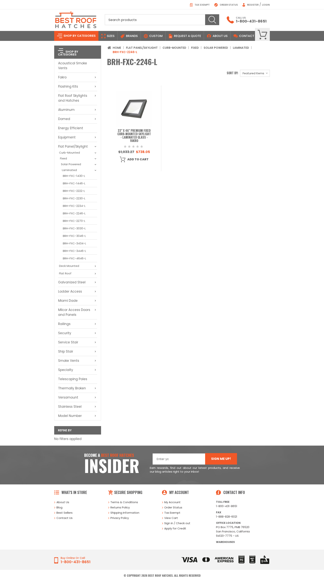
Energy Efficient (70, 128)
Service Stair (68, 342)
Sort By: (232, 72)
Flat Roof (65, 273)
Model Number (70, 416)
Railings (64, 324)
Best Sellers (64, 513)
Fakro (62, 77)
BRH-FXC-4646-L (74, 258)
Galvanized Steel (72, 282)
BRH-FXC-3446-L (74, 251)
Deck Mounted (69, 266)
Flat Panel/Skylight (73, 146)
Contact (246, 36)
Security (64, 333)
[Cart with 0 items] (262, 34)
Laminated (69, 170)
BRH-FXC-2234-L (74, 206)
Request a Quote (187, 36)
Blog (59, 507)
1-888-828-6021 (226, 517)
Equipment (67, 137)
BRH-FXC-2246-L (74, 213)
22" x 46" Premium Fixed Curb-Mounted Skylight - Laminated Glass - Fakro (134, 136)
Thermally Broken (72, 388)
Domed (64, 119)
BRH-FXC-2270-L (74, 221)
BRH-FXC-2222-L (74, 191)
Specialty (65, 370)
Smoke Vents (68, 360)
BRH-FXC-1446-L (74, 183)
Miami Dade (68, 300)
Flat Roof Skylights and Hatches (72, 98)
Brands (131, 36)
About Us (220, 36)
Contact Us (64, 518)
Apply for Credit (175, 528)
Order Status (228, 5)
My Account (172, 502)
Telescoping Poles (72, 379)
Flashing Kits (68, 86)
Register (253, 5)
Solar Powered (71, 164)
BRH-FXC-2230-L (74, 198)
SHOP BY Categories (79, 36)
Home (117, 48)
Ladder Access (70, 291)
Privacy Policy (119, 518)
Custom (155, 36)
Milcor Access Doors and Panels (74, 312)
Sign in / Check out (177, 523)
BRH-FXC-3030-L (74, 228)
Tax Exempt (202, 5)
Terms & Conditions (124, 502)
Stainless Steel (70, 406)
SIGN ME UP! (221, 458)
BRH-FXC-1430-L (74, 176)
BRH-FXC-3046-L (74, 236)
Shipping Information (124, 513)
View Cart (171, 518)
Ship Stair (65, 351)
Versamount (68, 397)
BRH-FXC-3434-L (74, 243)
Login (266, 5)
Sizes (110, 36)
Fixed (63, 158)
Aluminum (66, 109)
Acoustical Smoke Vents (72, 65)
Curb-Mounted (69, 153)
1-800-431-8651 (251, 21)
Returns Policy (120, 507)
